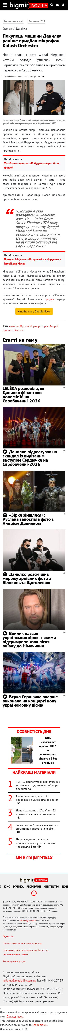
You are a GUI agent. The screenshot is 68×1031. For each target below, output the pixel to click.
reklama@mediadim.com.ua (19, 980)
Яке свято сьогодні (13, 21)
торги (45, 326)
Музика (18, 886)
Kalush (19, 330)
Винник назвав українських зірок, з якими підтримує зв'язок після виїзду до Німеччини (29, 639)
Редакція (8, 936)
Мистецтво (51, 886)
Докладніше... (15, 1016)
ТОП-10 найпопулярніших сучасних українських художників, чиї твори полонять (38, 785)
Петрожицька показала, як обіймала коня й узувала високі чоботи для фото (35, 843)
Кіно (7, 886)
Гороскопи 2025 (37, 21)
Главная (7, 28)
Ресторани (34, 886)
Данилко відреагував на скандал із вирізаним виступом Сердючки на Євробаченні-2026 (30, 458)
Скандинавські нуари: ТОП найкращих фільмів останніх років (37, 797)
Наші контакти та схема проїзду (22, 943)
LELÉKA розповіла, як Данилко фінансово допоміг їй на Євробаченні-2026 (23, 394)
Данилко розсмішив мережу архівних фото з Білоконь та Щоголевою (27, 578)
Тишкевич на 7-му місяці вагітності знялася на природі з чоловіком (37, 826)
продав (49, 299)
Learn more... (39, 1025)
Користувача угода (14, 961)
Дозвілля (21, 28)
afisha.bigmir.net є (28, 920)
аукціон (14, 326)
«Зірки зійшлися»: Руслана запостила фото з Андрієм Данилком (28, 519)
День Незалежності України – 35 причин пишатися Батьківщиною (36, 812)
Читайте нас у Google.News (34, 311)
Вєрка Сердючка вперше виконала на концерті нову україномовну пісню (30, 701)
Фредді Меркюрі (30, 326)
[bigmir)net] (20, 5)
